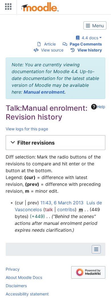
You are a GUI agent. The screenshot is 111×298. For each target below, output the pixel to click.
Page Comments (86, 44)
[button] (55, 143)
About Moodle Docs (24, 277)
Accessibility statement (27, 293)
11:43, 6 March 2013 (61, 202)
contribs (66, 209)
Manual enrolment (44, 92)
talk (49, 209)
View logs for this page (27, 128)
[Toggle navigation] (7, 7)
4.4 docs (88, 37)
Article (50, 44)
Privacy (13, 269)
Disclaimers (16, 285)
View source (52, 50)
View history (89, 50)
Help (101, 106)
